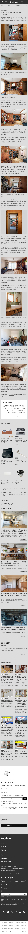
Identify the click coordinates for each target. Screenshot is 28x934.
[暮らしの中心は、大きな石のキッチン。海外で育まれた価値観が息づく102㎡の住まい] (14, 557)
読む (3, 674)
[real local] (17, 932)
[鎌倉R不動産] (23, 923)
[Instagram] (4, 912)
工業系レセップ (18, 194)
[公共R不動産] (23, 929)
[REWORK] (23, 932)
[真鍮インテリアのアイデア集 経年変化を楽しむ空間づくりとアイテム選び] (7, 750)
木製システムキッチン (11, 240)
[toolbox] (6, 838)
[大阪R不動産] (17, 926)
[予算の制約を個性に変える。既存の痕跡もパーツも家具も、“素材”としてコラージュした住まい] (14, 623)
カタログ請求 (4, 858)
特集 (19, 698)
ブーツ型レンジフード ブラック (7, 461)
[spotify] (24, 912)
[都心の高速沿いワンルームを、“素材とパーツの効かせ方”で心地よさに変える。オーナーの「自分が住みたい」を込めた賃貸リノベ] (21, 701)
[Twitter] (12, 912)
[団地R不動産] (17, 929)
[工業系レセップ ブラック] (21, 473)
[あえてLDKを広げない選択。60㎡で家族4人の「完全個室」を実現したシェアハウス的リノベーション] (14, 590)
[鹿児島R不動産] (11, 929)
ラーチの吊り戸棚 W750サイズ (7, 482)
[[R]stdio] (11, 932)
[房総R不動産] (17, 923)
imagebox (11, 394)
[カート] (6, 2)
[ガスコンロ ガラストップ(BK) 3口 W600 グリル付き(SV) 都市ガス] (21, 431)
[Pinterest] (8, 912)
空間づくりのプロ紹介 (6, 861)
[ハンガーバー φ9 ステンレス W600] (21, 453)
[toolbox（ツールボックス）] (14, 2)
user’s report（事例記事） (16, 5)
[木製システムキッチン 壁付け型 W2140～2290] (7, 431)
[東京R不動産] (4, 923)
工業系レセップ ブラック (19, 482)
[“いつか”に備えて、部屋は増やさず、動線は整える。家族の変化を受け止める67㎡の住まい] (14, 525)
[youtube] (20, 912)
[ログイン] (2, 2)
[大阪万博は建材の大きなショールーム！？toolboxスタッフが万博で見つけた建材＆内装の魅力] (21, 727)
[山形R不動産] (11, 923)
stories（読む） (7, 5)
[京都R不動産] (11, 926)
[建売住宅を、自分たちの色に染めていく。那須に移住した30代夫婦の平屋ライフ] (7, 727)
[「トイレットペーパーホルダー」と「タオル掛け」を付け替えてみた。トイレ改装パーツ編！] (21, 675)
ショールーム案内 (5, 855)
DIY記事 (6, 674)
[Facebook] (16, 912)
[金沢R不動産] (4, 926)
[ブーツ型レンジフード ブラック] (7, 453)
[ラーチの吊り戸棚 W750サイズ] (7, 473)
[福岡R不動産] (4, 929)
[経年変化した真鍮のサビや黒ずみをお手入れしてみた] (7, 701)
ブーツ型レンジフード (14, 242)
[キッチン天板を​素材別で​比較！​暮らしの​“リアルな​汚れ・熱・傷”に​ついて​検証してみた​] (7, 675)
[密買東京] (4, 932)
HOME (2, 5)
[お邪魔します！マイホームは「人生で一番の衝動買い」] (21, 750)
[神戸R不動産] (23, 926)
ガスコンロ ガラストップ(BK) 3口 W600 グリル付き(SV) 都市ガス (21, 441)
